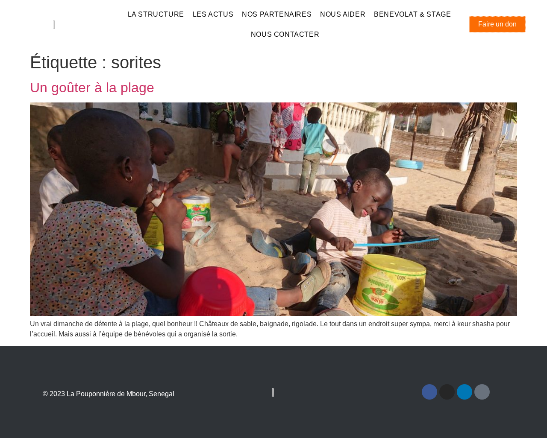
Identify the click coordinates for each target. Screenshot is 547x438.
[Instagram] (447, 392)
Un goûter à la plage (92, 87)
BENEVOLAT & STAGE (412, 14)
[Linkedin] (464, 392)
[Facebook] (429, 392)
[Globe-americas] (482, 392)
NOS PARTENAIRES (277, 14)
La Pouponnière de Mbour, (108, 393)
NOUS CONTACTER (285, 34)
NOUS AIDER (342, 14)
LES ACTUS (213, 14)
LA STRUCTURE (156, 14)
